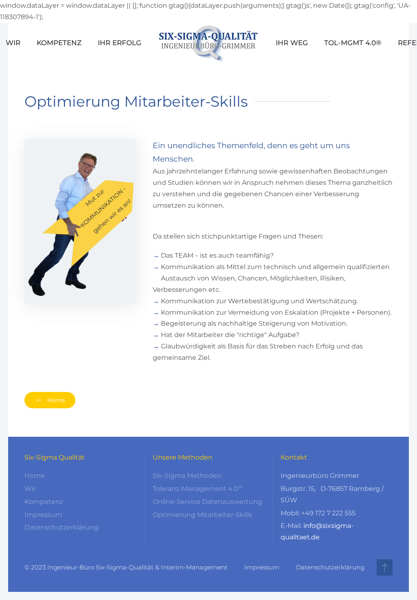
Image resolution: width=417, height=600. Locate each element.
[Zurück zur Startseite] (208, 43)
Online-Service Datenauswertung (207, 502)
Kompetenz (43, 502)
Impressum (43, 515)
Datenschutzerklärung (61, 527)
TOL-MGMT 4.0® (353, 43)
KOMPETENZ (59, 43)
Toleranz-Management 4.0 (197, 489)
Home (56, 400)
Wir (30, 489)
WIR (13, 43)
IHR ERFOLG (119, 43)
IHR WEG (292, 43)
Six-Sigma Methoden (187, 476)
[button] (385, 567)
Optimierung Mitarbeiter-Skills (202, 515)
